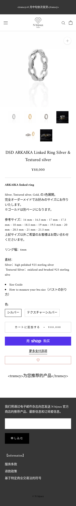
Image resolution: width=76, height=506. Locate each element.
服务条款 (11, 464)
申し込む (17, 438)
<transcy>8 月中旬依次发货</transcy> (38, 7)
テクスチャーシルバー (42, 312)
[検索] (63, 22)
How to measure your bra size (27, 290)
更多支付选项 (38, 351)
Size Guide (15, 285)
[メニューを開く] (6, 22)
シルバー (13, 312)
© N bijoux (38, 496)
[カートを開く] (70, 23)
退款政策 (11, 471)
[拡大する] (67, 40)
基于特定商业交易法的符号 (23, 478)
